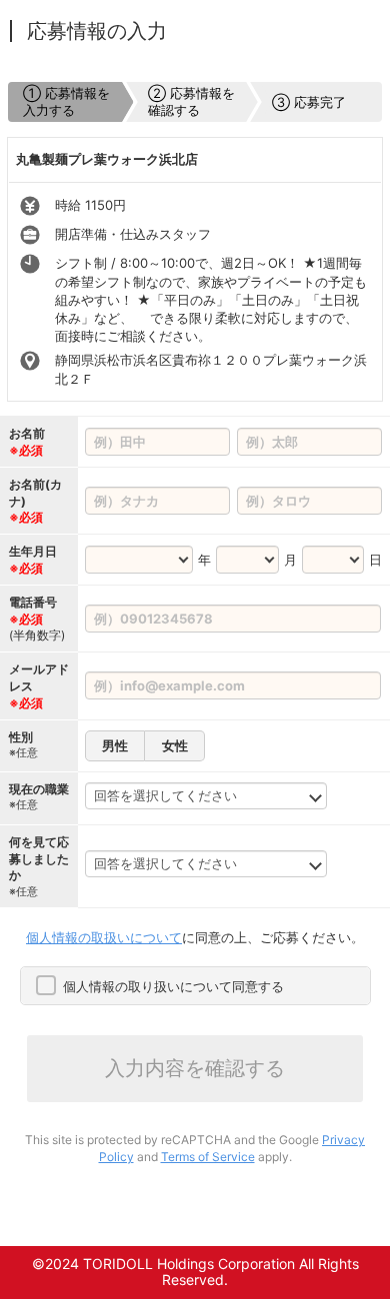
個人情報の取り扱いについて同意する (173, 986)
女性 (175, 745)
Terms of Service (208, 1156)
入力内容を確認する (195, 1068)
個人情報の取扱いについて (104, 937)
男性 (115, 745)
